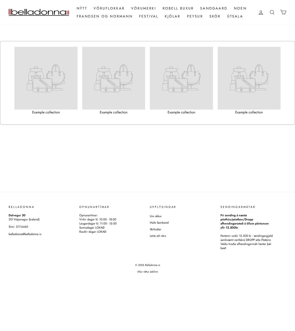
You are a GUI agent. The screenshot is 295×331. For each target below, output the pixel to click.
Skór (215, 16)
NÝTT (82, 8)
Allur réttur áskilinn (147, 272)
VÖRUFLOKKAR (109, 8)
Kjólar (172, 16)
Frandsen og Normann (105, 16)
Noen (240, 8)
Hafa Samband (159, 222)
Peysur (195, 16)
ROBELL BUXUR (178, 8)
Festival (149, 16)
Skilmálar (155, 229)
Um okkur (156, 216)
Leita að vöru (158, 236)
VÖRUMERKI (143, 8)
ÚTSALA (235, 16)
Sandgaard (213, 8)
